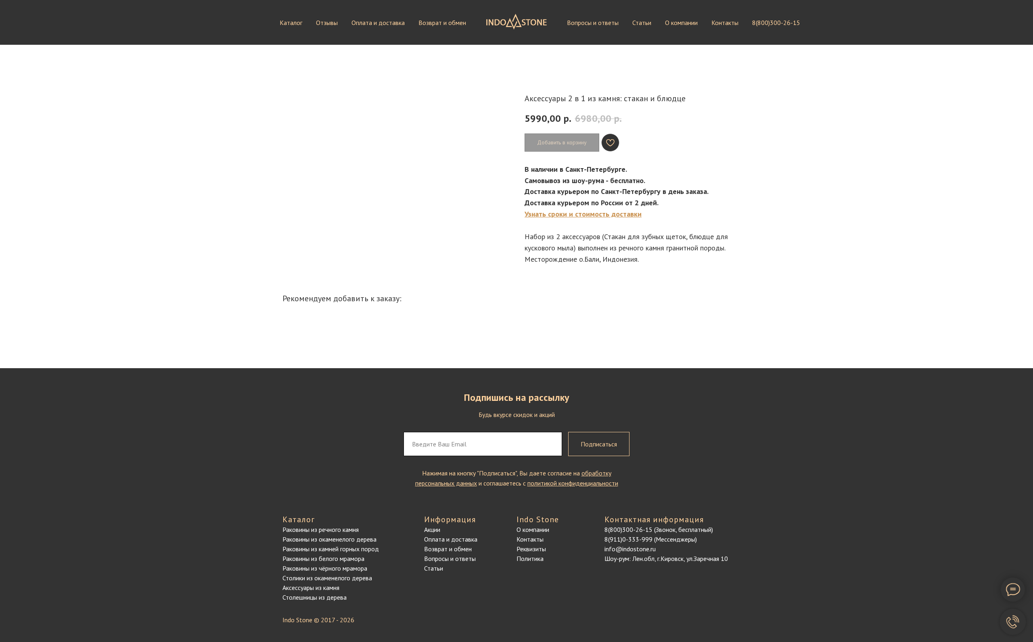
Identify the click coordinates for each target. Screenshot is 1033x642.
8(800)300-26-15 (776, 23)
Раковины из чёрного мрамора (324, 568)
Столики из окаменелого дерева (327, 578)
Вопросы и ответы (593, 23)
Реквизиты (531, 549)
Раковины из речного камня (320, 529)
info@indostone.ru (630, 549)
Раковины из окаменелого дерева (329, 539)
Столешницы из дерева (314, 597)
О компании (681, 23)
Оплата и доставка (378, 23)
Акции (432, 529)
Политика (530, 558)
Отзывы (327, 23)
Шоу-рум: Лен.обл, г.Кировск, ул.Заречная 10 (666, 558)
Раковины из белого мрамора (323, 558)
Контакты (724, 23)
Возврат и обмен (442, 23)
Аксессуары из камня (310, 588)
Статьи (641, 23)
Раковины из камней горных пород (330, 549)
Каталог (291, 23)
